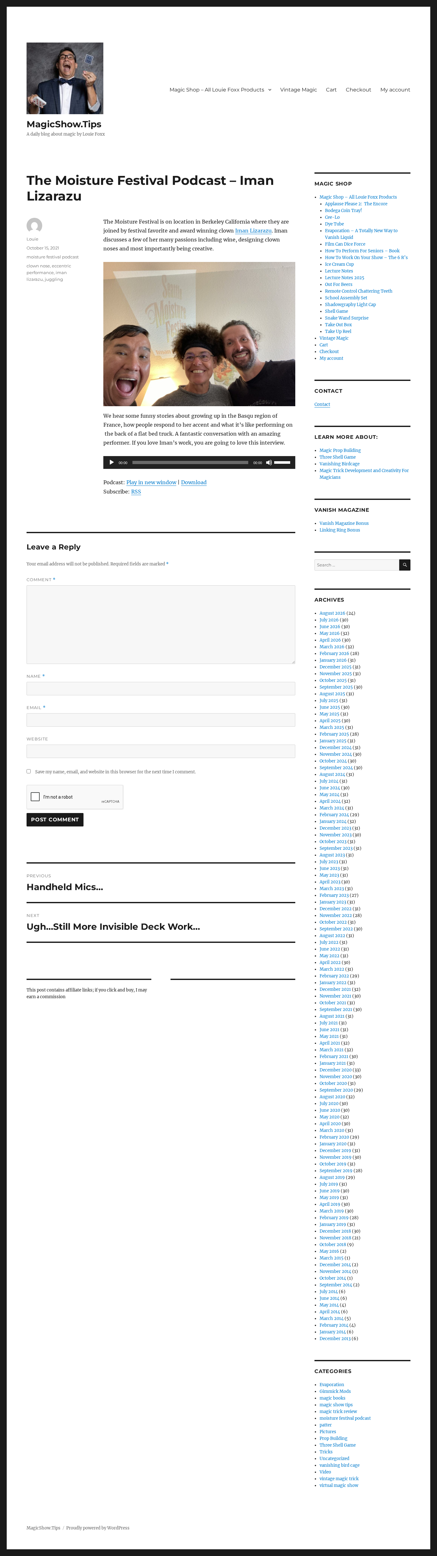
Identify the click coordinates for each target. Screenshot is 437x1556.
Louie (32, 238)
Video (325, 1472)
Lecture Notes (339, 271)
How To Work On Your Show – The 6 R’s (366, 257)
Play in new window (151, 482)
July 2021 (329, 1023)
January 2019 (333, 1224)
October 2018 (333, 1244)
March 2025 (332, 727)
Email (36, 707)
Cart (331, 90)
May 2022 (329, 956)
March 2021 (332, 1050)
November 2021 (335, 996)
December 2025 (336, 667)
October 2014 (333, 1278)
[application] (199, 462)
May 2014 (329, 1305)
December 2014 (335, 1265)
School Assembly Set (346, 298)
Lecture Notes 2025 (344, 277)
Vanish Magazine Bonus (344, 523)
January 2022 (333, 982)
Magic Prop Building (340, 450)
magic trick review (338, 1411)
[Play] (111, 462)
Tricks (326, 1452)
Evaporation (332, 1384)
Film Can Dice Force (345, 244)
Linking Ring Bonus (340, 530)
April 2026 (330, 640)
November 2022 (336, 915)
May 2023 (329, 875)
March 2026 (332, 647)
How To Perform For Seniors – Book (362, 251)
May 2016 (329, 1251)
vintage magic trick (339, 1478)
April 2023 (330, 882)
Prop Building (333, 1438)
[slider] (283, 462)
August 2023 (332, 855)
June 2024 (330, 788)
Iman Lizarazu (253, 230)
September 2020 (336, 1090)
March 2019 (332, 1211)
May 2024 (329, 794)
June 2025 (330, 707)
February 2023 (334, 895)
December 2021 (335, 989)
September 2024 (336, 767)
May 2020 (329, 1117)
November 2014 (335, 1271)
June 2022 (330, 949)
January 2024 (333, 821)
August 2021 (332, 1016)
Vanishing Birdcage (340, 464)
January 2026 (333, 660)
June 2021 (329, 1029)
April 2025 (330, 720)
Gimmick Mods (335, 1391)
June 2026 (330, 626)
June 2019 (330, 1191)
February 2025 (334, 734)
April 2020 (330, 1123)
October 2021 (333, 1003)
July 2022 (329, 942)
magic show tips (336, 1405)
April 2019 (330, 1204)
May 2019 (329, 1197)
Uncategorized (334, 1458)
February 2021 (334, 1056)
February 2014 (334, 1325)
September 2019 (336, 1170)
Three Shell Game (338, 457)
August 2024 (332, 774)
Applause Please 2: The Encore (356, 204)
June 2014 (329, 1298)
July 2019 (329, 1184)
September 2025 (336, 687)
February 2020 (334, 1137)
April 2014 (330, 1312)
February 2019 (334, 1217)
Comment (41, 579)
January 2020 (333, 1144)
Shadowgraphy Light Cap (350, 304)
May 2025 (329, 714)
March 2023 (332, 888)
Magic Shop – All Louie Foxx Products (217, 90)
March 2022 (332, 969)
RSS (136, 491)
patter (326, 1425)
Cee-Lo (332, 217)
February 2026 (334, 653)
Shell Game (336, 311)
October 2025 (333, 680)
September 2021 (336, 1009)
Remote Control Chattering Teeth (359, 291)
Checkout (358, 90)
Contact (322, 404)
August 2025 (332, 694)
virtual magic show (339, 1485)
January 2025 (333, 741)
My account (395, 90)
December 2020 (336, 1070)
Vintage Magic (298, 90)
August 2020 (332, 1097)
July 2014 (329, 1291)
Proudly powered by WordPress (98, 1528)
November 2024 (336, 754)
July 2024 (329, 781)
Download (194, 482)
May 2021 (329, 1036)
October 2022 (333, 922)
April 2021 (330, 1043)
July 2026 (329, 620)
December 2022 (336, 909)
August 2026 (333, 613)
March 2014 (332, 1318)
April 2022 (330, 962)
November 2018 (335, 1238)
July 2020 (329, 1103)
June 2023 (330, 868)
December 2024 (336, 747)
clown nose (38, 265)
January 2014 (333, 1332)
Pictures (328, 1431)
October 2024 (333, 761)
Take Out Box (338, 325)
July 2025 (329, 700)
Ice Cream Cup (339, 264)
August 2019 (332, 1177)
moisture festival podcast (53, 256)
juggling (54, 279)
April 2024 (330, 801)
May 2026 (330, 633)
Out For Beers (339, 284)
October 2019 (333, 1164)
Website (37, 738)
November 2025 (336, 673)
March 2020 (332, 1130)
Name (36, 676)
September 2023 (336, 848)
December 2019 (335, 1150)
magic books (333, 1398)
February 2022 (334, 976)
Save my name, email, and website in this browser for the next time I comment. (115, 772)
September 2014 (336, 1285)
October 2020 (333, 1083)
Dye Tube (334, 224)
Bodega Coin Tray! (343, 210)
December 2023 (335, 828)
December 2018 (335, 1231)
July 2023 (329, 862)
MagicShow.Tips (64, 124)
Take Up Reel (338, 331)
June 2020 (330, 1110)
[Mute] (269, 462)
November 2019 (336, 1157)
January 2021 (333, 1063)
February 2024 (334, 814)
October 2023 (333, 841)
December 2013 (335, 1338)
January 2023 (333, 902)
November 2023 (336, 835)
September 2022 (336, 929)
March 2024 (332, 808)
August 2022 (332, 935)
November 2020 (336, 1076)
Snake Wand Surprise (347, 318)
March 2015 (332, 1258)
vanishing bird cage (340, 1465)
